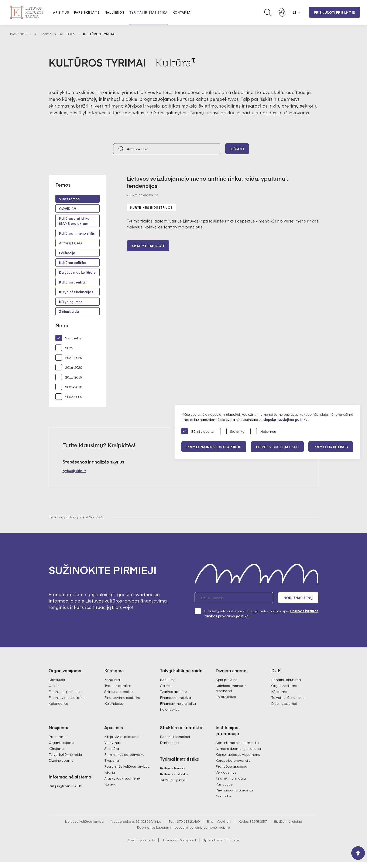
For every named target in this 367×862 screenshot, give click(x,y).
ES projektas (226, 696)
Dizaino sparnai (284, 703)
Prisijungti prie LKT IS (334, 12)
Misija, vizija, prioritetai (121, 736)
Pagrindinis (20, 34)
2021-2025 (73, 357)
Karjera (110, 784)
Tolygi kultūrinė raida (288, 697)
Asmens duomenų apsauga (238, 748)
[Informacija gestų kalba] (282, 12)
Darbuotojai (169, 742)
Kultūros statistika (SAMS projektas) (74, 221)
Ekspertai (112, 760)
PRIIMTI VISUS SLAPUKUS (277, 446)
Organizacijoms (284, 685)
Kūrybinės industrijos (76, 291)
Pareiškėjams (87, 12)
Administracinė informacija (237, 742)
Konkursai (57, 679)
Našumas (268, 431)
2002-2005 (73, 396)
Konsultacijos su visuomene (238, 754)
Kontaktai (182, 12)
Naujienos (114, 12)
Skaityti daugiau (148, 245)
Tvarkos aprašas (117, 685)
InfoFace (231, 840)
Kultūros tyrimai (172, 768)
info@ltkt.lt (223, 821)
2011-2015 (73, 377)
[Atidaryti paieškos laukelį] (267, 12)
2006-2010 (73, 386)
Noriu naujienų (298, 597)
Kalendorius (58, 703)
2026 (69, 347)
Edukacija (67, 252)
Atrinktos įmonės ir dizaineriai (231, 688)
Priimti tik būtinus (330, 446)
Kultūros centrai (72, 282)
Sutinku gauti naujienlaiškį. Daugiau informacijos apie (261, 613)
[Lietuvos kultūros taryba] (26, 12)
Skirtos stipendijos (118, 691)
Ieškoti (237, 148)
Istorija (109, 772)
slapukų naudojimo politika (285, 419)
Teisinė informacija (231, 778)
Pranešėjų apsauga (231, 766)
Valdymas (112, 742)
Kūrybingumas (70, 301)
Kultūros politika (72, 262)
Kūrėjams (279, 691)
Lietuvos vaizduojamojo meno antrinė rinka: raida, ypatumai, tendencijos (207, 182)
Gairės (54, 685)
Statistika (237, 431)
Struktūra (111, 748)
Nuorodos (224, 796)
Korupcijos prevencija (233, 760)
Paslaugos (224, 784)
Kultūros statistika (174, 773)
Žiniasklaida (69, 311)
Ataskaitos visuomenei (122, 778)
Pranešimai (58, 736)
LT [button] (295, 12)
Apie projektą (226, 679)
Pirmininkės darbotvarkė (124, 754)
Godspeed (187, 840)
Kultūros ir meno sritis (77, 233)
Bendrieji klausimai (286, 679)
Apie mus (61, 12)
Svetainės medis (141, 840)
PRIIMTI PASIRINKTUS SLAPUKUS (213, 446)
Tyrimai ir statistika (148, 12)
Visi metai (73, 338)
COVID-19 (67, 208)
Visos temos (69, 198)
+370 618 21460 (187, 821)
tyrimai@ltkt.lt (74, 470)
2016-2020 (73, 367)
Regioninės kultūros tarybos (126, 766)
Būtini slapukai (202, 431)
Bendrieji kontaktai (175, 736)
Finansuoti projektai (64, 691)
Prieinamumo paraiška (234, 790)
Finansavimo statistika (67, 697)
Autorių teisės (70, 243)
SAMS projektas (173, 779)
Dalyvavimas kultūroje (77, 272)
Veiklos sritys (226, 772)
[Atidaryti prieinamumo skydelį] (358, 853)
